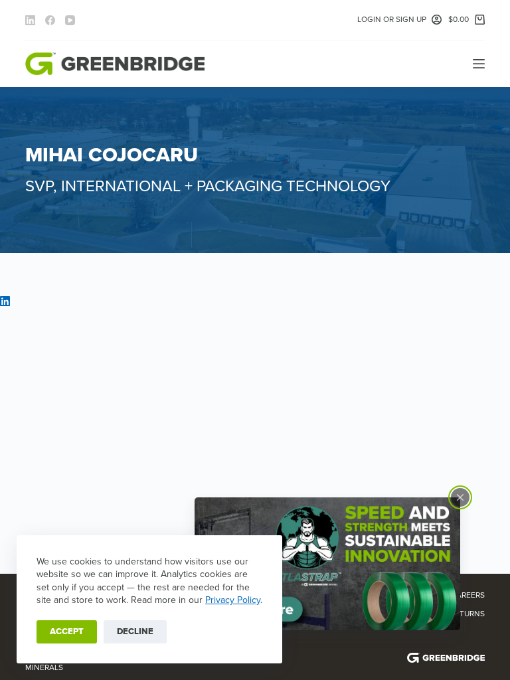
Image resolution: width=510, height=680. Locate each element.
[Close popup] (460, 497)
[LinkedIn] (30, 20)
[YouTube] (70, 20)
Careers (468, 595)
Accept (67, 631)
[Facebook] (50, 20)
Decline (135, 631)
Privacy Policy (232, 600)
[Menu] (479, 64)
